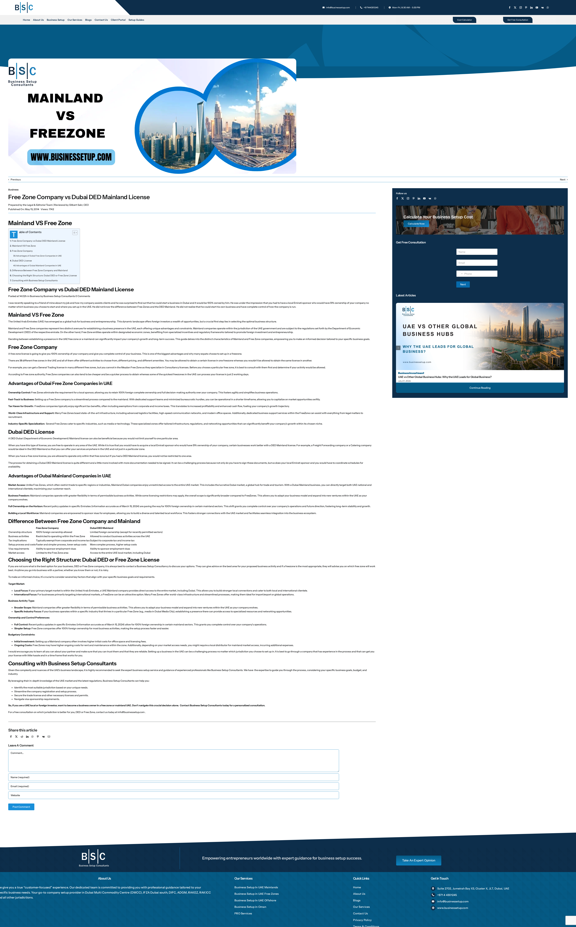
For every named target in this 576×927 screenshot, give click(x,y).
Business (13, 189)
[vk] (542, 7)
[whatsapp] (548, 7)
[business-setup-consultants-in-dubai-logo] (24, 2)
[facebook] (509, 7)
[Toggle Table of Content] (73, 232)
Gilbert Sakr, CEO (79, 204)
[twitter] (515, 7)
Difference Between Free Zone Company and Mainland (40, 270)
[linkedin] (531, 7)
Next (562, 179)
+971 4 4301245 (447, 895)
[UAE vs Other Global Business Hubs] (480, 304)
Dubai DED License (22, 260)
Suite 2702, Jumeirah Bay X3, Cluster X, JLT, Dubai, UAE (473, 888)
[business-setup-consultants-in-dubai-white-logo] (94, 848)
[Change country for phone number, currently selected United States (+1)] (459, 273)
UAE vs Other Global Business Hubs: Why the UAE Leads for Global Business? (444, 377)
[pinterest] (526, 7)
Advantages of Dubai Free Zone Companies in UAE (39, 256)
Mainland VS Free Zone (24, 245)
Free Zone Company (22, 251)
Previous (16, 179)
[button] (398, 348)
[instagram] (520, 7)
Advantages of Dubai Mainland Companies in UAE (38, 265)
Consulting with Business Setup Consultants (35, 280)
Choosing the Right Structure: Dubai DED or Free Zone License (44, 275)
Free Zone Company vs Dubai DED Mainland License (38, 241)
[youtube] (537, 7)
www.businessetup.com (452, 908)
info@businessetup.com (453, 901)
